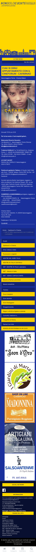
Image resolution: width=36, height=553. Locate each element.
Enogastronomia (8, 307)
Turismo (5, 290)
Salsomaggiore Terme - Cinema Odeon (13, 78)
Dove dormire (7, 298)
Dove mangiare (8, 294)
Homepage (5, 516)
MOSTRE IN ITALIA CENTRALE (12, 262)
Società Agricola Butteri (8, 180)
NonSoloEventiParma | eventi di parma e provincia (18, 4)
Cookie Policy (22, 510)
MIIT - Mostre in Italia (10, 271)
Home (4, 551)
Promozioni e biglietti (10, 254)
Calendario (22, 551)
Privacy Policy (13, 510)
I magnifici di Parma (9, 320)
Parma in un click (8, 324)
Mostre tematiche (8, 284)
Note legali (5, 510)
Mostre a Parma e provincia (12, 280)
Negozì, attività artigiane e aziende (14, 311)
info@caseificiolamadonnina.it (10, 202)
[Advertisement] (18, 28)
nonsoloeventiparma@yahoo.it (10, 499)
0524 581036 (5, 217)
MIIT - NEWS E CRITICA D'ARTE (13, 275)
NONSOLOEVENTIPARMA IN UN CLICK (15, 328)
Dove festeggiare (8, 302)
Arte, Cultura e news (9, 250)
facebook (4, 176)
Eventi (5, 241)
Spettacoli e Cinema (9, 245)
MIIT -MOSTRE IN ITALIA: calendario (14, 267)
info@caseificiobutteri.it (8, 190)
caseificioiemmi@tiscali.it (9, 204)
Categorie (13, 551)
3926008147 (10, 507)
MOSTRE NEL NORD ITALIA (11, 258)
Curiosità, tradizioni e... (10, 315)
